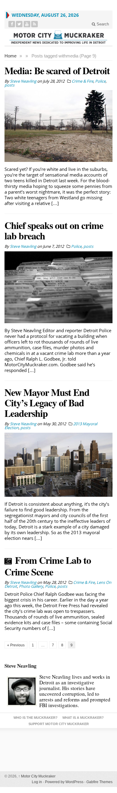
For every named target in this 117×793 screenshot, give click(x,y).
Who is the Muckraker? (36, 717)
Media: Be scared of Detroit (57, 70)
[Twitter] (19, 24)
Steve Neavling (20, 665)
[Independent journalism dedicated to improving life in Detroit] (58, 37)
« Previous (16, 645)
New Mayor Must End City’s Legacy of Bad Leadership (46, 402)
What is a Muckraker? (83, 717)
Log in (37, 782)
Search (102, 24)
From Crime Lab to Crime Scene (47, 566)
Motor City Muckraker (37, 776)
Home (10, 55)
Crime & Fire (82, 81)
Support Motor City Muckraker (58, 724)
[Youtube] (27, 24)
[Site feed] (34, 24)
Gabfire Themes (99, 782)
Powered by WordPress (64, 782)
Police (100, 81)
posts (9, 85)
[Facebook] (12, 24)
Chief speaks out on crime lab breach (53, 230)
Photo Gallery (31, 586)
